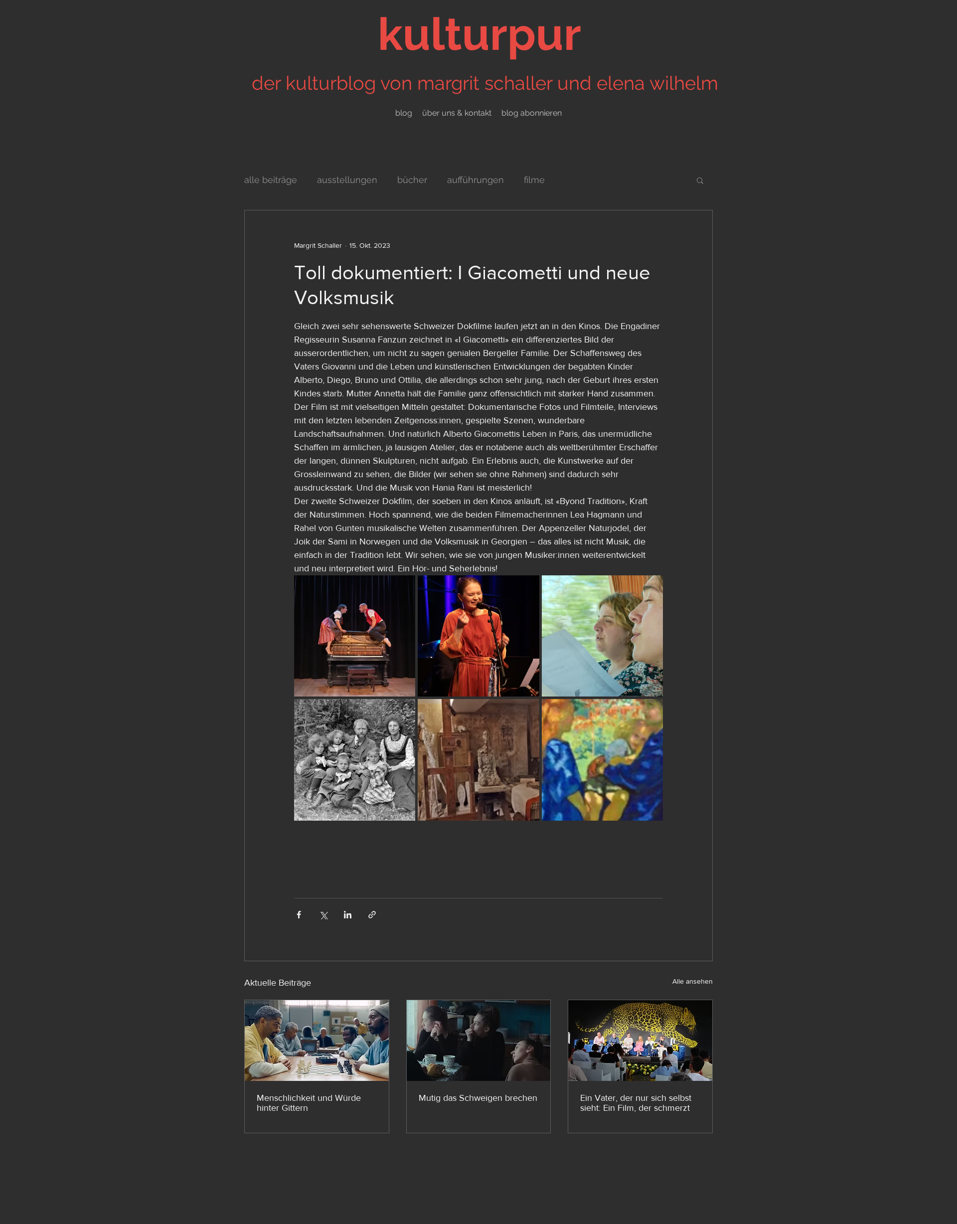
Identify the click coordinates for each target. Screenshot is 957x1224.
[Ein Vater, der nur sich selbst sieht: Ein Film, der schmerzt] (640, 1040)
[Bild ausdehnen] (354, 636)
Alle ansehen (692, 981)
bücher (412, 180)
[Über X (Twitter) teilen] (323, 914)
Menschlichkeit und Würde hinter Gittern (309, 1103)
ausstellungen (347, 180)
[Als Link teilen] (372, 914)
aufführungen (475, 180)
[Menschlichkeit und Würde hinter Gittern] (317, 1040)
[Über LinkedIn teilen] (347, 914)
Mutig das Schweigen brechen (478, 1098)
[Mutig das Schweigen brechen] (479, 1040)
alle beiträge (270, 180)
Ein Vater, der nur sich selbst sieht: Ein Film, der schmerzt (635, 1103)
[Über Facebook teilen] (299, 914)
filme (534, 180)
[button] (700, 180)
